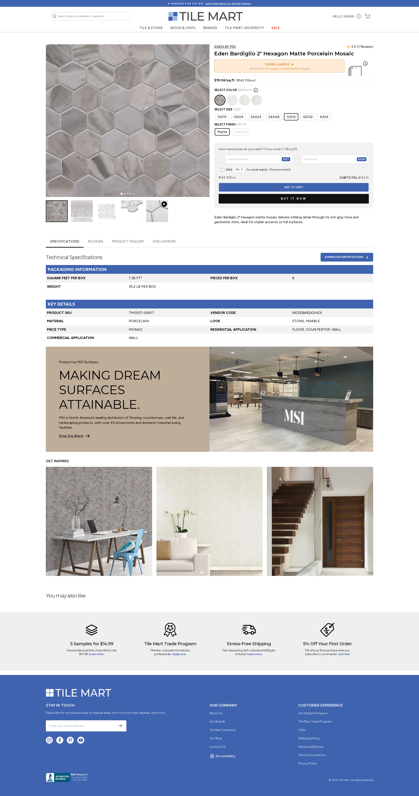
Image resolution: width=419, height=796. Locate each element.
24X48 (274, 117)
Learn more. (96, 654)
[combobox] (91, 16)
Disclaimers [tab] (164, 241)
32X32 (308, 117)
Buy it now (294, 198)
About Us (216, 713)
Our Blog (216, 738)
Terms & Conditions (312, 755)
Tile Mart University (244, 28)
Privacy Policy (307, 763)
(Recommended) (258, 169)
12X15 (222, 117)
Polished (240, 132)
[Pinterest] (70, 740)
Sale (275, 28)
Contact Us (218, 747)
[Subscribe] (120, 725)
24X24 (256, 117)
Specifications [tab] (64, 241)
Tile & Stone (151, 28)
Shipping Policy (309, 738)
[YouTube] (80, 740)
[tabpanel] (209, 295)
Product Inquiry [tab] (128, 241)
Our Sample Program (313, 713)
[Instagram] (49, 740)
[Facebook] (59, 740)
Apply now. (179, 654)
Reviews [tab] (95, 241)
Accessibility (225, 756)
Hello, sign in (343, 16)
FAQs (302, 730)
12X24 (239, 117)
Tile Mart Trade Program (315, 721)
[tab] (121, 194)
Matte (222, 132)
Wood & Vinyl (183, 28)
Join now (344, 654)
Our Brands (217, 721)
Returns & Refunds (311, 747)
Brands (210, 28)
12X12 (291, 117)
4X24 (324, 117)
